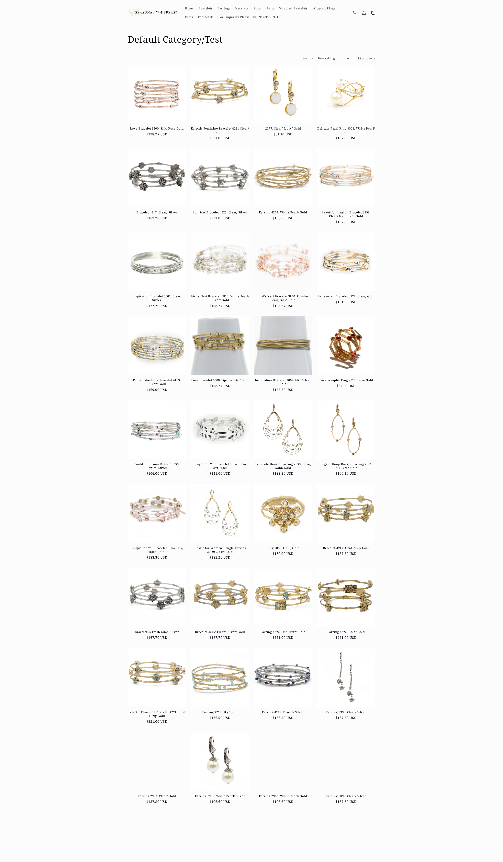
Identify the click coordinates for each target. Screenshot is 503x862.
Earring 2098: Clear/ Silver (346, 796)
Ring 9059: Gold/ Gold (283, 548)
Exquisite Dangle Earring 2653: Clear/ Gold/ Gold (283, 466)
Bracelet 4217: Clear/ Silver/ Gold (220, 632)
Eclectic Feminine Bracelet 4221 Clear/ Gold (220, 130)
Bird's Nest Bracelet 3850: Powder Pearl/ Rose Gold (283, 298)
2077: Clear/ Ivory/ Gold (283, 128)
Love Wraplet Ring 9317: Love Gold (346, 380)
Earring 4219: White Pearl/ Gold (283, 212)
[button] (355, 12)
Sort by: (308, 58)
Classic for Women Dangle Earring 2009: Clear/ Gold (220, 550)
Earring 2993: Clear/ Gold (157, 796)
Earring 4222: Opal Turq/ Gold (283, 632)
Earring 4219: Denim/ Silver (283, 712)
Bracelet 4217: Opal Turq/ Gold (346, 548)
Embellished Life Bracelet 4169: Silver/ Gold (157, 382)
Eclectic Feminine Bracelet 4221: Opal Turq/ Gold (157, 714)
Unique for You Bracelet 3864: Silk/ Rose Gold (156, 550)
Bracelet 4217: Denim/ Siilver (157, 632)
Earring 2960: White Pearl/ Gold (283, 796)
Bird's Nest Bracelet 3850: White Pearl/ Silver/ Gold (220, 298)
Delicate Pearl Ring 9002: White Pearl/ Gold (346, 130)
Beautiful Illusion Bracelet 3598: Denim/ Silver (156, 466)
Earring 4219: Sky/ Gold (220, 712)
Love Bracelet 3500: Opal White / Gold (220, 380)
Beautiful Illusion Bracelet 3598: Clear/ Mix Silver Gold (346, 214)
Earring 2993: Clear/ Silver (346, 712)
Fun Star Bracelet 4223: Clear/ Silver (220, 212)
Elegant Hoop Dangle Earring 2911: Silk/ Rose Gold (346, 466)
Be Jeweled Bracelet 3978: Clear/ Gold (346, 296)
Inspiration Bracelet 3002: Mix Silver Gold (283, 382)
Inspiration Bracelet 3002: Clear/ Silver (157, 298)
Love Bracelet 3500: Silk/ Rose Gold (157, 128)
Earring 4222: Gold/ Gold (346, 632)
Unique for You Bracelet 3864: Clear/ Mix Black (220, 466)
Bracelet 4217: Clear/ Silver (156, 212)
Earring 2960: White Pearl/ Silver (220, 796)
